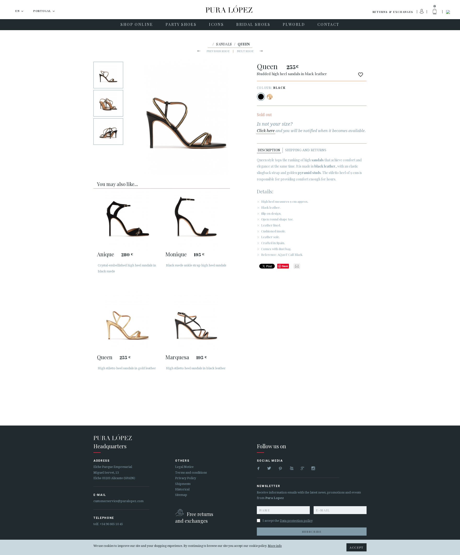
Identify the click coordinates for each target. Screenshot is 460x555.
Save (285, 266)
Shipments (182, 484)
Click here (266, 131)
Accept (356, 547)
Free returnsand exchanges (194, 517)
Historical (182, 489)
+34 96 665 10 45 (111, 524)
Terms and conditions (191, 472)
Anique (105, 254)
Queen (104, 357)
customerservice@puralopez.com (118, 501)
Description (269, 150)
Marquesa (177, 357)
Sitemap (181, 495)
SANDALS (224, 44)
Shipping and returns (305, 150)
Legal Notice (184, 467)
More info (275, 546)
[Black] (261, 97)
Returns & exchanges (393, 12)
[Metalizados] (270, 97)
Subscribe (312, 531)
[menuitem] (137, 24)
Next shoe (245, 51)
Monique (176, 254)
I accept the (288, 520)
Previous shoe (218, 51)
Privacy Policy (185, 478)
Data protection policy (296, 520)
